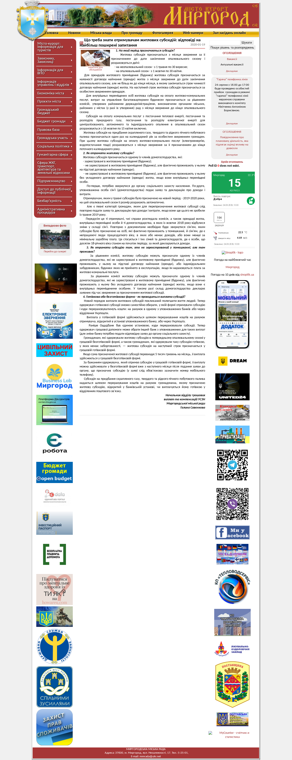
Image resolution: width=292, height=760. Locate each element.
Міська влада (101, 33)
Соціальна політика (53, 146)
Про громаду (132, 33)
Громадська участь (52, 138)
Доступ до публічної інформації (54, 190)
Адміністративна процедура (51, 211)
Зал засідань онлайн (229, 33)
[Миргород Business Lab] (54, 389)
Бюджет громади (51, 121)
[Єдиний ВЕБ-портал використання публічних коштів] (54, 506)
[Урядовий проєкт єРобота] (54, 456)
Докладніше (232, 71)
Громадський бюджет (48, 111)
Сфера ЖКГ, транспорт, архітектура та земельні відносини (53, 168)
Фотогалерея (162, 33)
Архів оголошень (232, 161)
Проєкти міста (49, 101)
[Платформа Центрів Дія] (54, 424)
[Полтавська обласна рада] (232, 707)
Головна (51, 33)
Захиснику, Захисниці (46, 60)
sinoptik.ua (247, 275)
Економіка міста (50, 93)
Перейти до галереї (55, 251)
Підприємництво (51, 181)
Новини (74, 33)
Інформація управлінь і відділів (53, 83)
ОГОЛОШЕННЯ (232, 53)
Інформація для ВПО (50, 71)
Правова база (48, 130)
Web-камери (193, 33)
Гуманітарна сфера (52, 155)
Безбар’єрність (49, 201)
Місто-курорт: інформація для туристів (50, 47)
